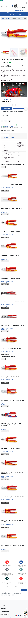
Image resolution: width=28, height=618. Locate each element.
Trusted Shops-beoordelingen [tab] (8, 137)
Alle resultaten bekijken (19, 10)
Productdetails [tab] (13, 135)
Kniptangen (8, 18)
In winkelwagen (6, 108)
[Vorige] (2, 167)
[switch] (25, 616)
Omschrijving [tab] (5, 135)
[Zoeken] (15, 5)
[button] (6, 6)
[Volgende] (4, 167)
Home (3, 18)
